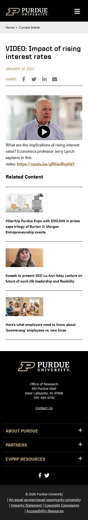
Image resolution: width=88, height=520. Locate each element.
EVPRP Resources (25, 459)
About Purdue (22, 431)
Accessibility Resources (45, 510)
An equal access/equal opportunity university (45, 499)
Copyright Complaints (62, 505)
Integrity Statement (26, 505)
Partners (16, 445)
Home (10, 27)
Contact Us (44, 407)
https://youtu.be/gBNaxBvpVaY (46, 164)
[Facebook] (39, 475)
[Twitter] (47, 475)
